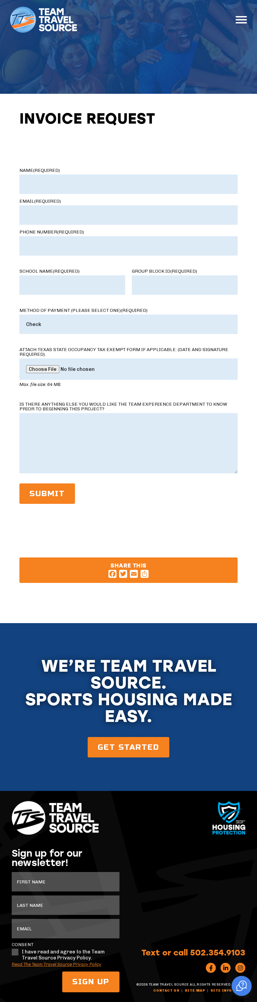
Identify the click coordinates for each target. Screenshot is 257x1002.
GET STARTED (128, 747)
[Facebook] (112, 574)
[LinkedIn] (226, 968)
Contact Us (166, 991)
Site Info (221, 991)
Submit (47, 493)
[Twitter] (123, 574)
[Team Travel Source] (43, 20)
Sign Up (90, 981)
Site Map (195, 991)
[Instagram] (240, 968)
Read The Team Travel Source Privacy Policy (56, 964)
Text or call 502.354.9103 (193, 952)
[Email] (134, 574)
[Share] (145, 574)
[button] (241, 986)
